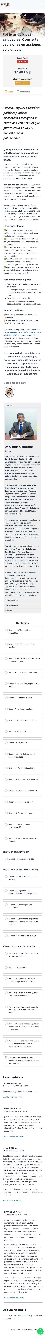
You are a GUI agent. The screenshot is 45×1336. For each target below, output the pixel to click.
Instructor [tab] (9, 405)
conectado (26, 1315)
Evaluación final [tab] (11, 605)
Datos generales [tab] (11, 600)
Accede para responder (12, 1097)
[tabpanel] (22, 356)
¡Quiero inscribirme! (22, 83)
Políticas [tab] (8, 610)
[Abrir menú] (42, 4)
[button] (40, 1331)
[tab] (9, 91)
